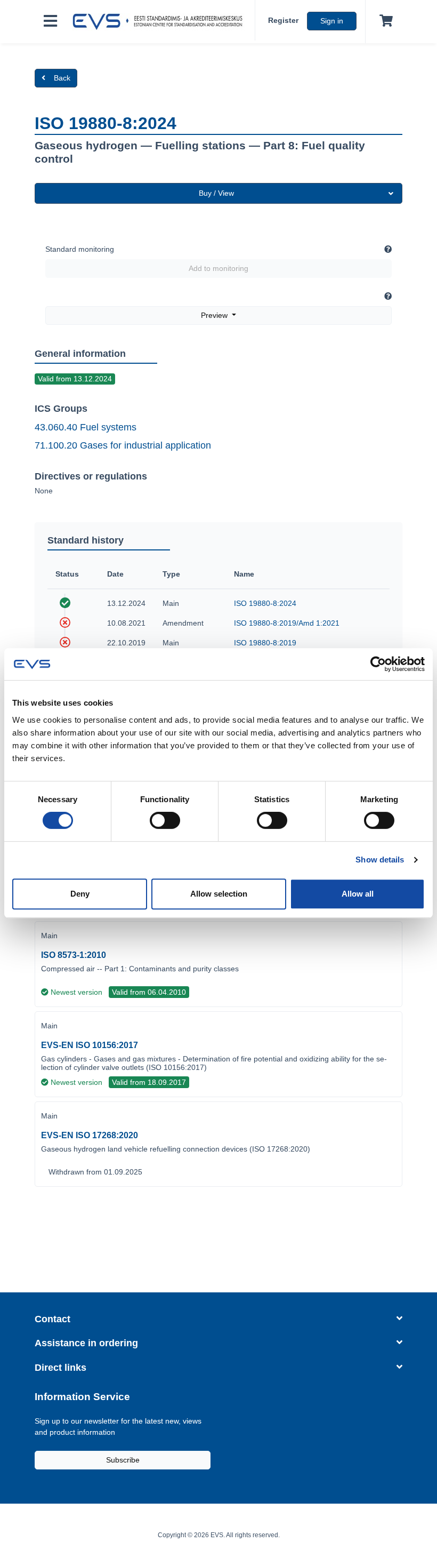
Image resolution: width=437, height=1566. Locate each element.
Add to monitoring (218, 268)
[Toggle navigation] (50, 21)
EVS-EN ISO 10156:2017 (89, 1045)
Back (62, 78)
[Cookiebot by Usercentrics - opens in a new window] (378, 664)
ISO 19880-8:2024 (265, 603)
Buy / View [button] (216, 193)
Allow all (358, 893)
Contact (52, 1319)
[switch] (165, 820)
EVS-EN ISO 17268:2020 (89, 1135)
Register (283, 20)
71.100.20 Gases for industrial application (123, 445)
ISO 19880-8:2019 (265, 642)
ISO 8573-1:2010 (73, 955)
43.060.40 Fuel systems (85, 427)
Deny (80, 893)
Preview (215, 315)
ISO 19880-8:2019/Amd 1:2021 (286, 623)
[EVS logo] (160, 22)
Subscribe (123, 1460)
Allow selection (218, 893)
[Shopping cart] (384, 21)
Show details (379, 859)
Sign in (331, 21)
